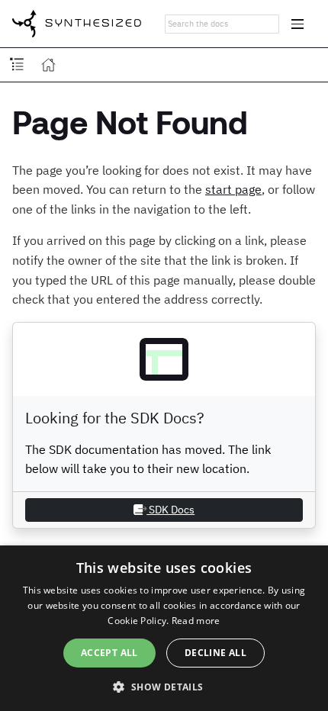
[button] (163, 686)
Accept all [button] (109, 652)
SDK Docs (170, 509)
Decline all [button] (215, 652)
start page (233, 189)
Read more (196, 620)
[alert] (164, 628)
